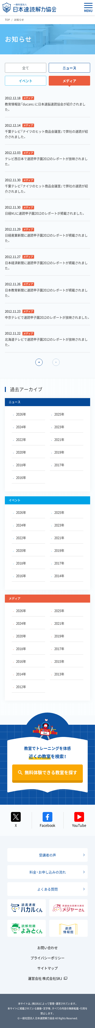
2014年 (59, 575)
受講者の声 (47, 854)
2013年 (59, 674)
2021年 (59, 439)
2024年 (21, 426)
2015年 (59, 661)
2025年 (59, 414)
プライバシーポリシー (47, 957)
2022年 (21, 439)
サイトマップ (47, 968)
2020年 (21, 452)
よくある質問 (47, 889)
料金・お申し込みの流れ (47, 872)
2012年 (21, 686)
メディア (69, 80)
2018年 (21, 464)
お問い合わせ (47, 947)
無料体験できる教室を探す (51, 772)
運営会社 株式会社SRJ (45, 978)
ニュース (69, 67)
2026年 (21, 414)
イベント (25, 80)
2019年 (59, 452)
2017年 (59, 464)
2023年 (59, 426)
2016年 (21, 477)
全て (25, 67)
